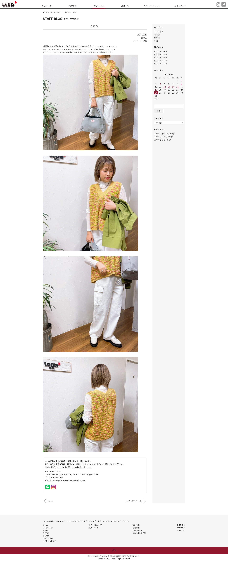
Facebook (181, 530)
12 (165, 86)
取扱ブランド (180, 5)
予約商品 (46, 535)
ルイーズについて (151, 5)
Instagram (181, 527)
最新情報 (72, 5)
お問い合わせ (138, 530)
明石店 (157, 37)
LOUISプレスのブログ (163, 136)
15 (177, 86)
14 (173, 86)
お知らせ (46, 530)
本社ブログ (181, 525)
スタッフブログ (98, 5)
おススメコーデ (160, 51)
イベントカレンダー (50, 541)
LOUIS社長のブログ (162, 139)
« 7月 (156, 98)
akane (50, 501)
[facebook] (223, 5)
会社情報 (136, 527)
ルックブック (47, 5)
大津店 (66, 12)
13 (169, 86)
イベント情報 (48, 538)
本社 (156, 40)
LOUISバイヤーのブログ (164, 133)
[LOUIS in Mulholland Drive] (9, 4)
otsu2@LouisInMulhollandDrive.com (69, 480)
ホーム (45, 12)
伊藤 (145, 40)
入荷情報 (46, 533)
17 (156, 89)
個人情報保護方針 (139, 533)
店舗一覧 (124, 5)
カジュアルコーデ (133, 501)
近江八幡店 (159, 31)
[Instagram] (218, 5)
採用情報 (136, 525)
